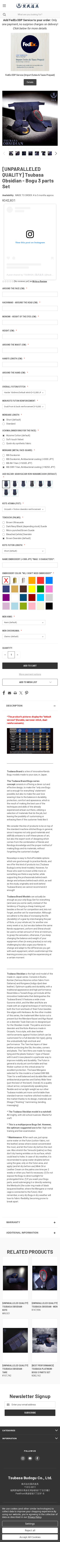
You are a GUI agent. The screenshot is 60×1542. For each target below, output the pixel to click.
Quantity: (7, 648)
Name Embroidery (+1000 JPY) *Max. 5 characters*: (28, 559)
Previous (4, 153)
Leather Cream (14, 1169)
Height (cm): (8, 330)
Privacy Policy (34, 1517)
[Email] (9, 693)
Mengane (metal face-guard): (17, 450)
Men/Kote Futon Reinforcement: (19, 401)
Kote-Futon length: (12, 545)
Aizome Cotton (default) (18, 435)
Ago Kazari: (29, 474)
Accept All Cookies (30, 1537)
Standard (10, 423)
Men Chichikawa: (11, 631)
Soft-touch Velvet (15, 439)
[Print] (15, 693)
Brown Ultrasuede (15, 522)
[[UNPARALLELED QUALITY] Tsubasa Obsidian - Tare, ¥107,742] (15, 1340)
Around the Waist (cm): (14, 344)
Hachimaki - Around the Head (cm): (20, 302)
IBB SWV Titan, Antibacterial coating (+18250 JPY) (30, 467)
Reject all (30, 1530)
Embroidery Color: (27, 573)
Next (55, 153)
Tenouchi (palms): (11, 517)
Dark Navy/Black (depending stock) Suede (26, 526)
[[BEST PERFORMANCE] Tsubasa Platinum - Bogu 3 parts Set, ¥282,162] (44, 1340)
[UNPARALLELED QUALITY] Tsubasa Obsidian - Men (45, 1305)
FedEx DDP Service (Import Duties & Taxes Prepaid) (30, 75)
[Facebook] (3, 693)
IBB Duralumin (13, 455)
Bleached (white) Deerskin (19, 534)
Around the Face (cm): (13, 288)
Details (30, 82)
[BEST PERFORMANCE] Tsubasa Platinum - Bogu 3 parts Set (43, 1369)
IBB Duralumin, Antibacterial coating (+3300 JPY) (30, 459)
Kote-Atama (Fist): (12, 503)
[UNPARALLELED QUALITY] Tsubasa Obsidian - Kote (15, 1306)
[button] (38, 281)
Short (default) (13, 420)
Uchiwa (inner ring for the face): (19, 430)
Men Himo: (7, 616)
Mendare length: (11, 415)
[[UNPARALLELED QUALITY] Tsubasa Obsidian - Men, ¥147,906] (44, 1278)
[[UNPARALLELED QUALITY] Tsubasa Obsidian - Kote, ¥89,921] (15, 1278)
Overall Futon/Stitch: (14, 387)
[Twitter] (20, 693)
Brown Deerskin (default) (18, 538)
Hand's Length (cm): (12, 358)
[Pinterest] (26, 693)
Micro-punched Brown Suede (20, 530)
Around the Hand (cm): (14, 372)
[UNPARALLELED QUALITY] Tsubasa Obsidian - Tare (15, 1369)
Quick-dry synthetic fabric (18, 443)
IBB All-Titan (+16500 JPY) (19, 463)
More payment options (30, 674)
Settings (30, 1523)
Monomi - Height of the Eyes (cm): (19, 316)
